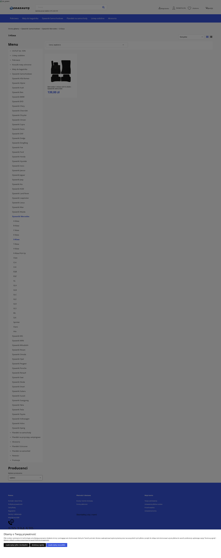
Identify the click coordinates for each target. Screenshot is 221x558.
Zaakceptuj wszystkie (56, 545)
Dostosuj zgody (38, 545)
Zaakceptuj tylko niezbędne (17, 545)
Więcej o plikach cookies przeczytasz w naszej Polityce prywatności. (26, 540)
